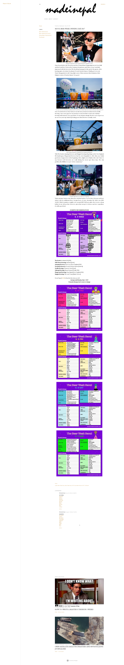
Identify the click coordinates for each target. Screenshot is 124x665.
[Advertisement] (79, 563)
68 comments (61, 612)
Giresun (61, 500)
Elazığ (60, 501)
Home (46, 19)
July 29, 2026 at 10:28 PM (71, 493)
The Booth (41, 37)
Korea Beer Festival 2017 (45, 35)
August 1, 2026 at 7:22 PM (71, 512)
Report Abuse (7, 3)
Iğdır (60, 522)
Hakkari (61, 520)
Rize (60, 505)
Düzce (60, 497)
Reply (60, 509)
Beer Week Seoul (43, 31)
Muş (60, 503)
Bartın (60, 504)
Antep (60, 506)
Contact (55, 19)
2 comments (61, 651)
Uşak (60, 523)
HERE (63, 278)
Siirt (60, 524)
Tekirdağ (61, 519)
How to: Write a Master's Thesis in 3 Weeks (74, 609)
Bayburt (61, 496)
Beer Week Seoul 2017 (45, 33)
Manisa (61, 499)
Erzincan (61, 515)
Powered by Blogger (73, 660)
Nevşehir (61, 518)
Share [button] (40, 26)
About (50, 19)
